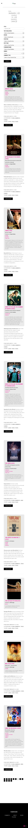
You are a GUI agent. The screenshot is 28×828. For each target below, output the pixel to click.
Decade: (5, 35)
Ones (22, 500)
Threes (5, 119)
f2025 (13, 502)
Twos (22, 563)
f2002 (13, 348)
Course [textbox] (13, 21)
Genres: (5, 51)
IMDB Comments (16, 191)
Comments (7, 815)
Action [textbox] (13, 53)
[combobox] (14, 13)
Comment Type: (7, 55)
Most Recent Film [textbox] (13, 13)
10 (6, 780)
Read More (8, 125)
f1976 (13, 195)
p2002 (16, 348)
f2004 (13, 427)
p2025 (16, 121)
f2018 (13, 121)
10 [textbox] (13, 17)
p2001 (16, 692)
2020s (9, 502)
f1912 (13, 565)
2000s (9, 348)
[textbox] (14, 33)
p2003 (16, 195)
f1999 (13, 271)
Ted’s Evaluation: (8, 30)
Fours (21, 815)
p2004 (16, 427)
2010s (9, 121)
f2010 (13, 628)
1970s (9, 195)
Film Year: (6, 39)
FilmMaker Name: (7, 47)
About (15, 815)
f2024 (13, 765)
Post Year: (6, 43)
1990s (9, 271)
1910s (9, 565)
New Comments (16, 500)
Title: (5, 26)
